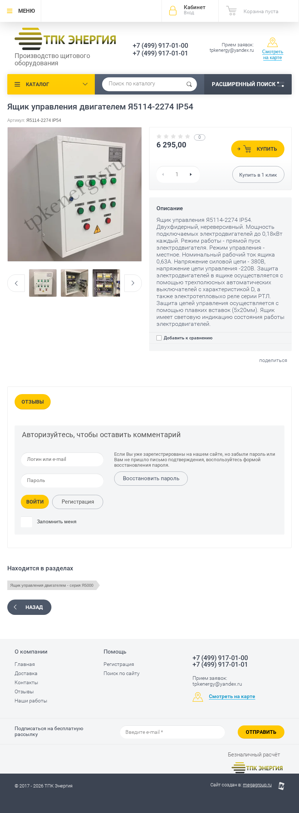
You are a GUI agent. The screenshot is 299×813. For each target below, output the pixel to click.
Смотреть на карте (272, 54)
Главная (25, 664)
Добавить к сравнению (188, 337)
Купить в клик (258, 175)
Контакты (26, 682)
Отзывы (33, 402)
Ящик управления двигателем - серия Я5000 (51, 585)
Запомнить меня (56, 521)
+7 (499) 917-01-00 (160, 45)
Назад (34, 607)
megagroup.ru (257, 784)
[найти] (189, 84)
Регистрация (78, 501)
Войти (35, 502)
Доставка (26, 673)
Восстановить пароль (151, 478)
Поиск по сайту (122, 673)
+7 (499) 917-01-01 (160, 53)
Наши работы (31, 701)
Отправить (261, 732)
